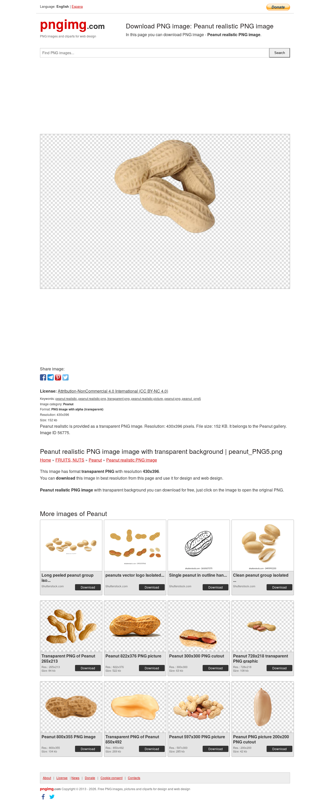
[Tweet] (65, 377)
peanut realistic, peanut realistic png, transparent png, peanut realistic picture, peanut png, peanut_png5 (128, 398)
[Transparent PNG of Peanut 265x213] (71, 626)
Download (88, 587)
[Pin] (58, 377)
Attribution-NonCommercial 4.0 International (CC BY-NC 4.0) (113, 391)
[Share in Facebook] (43, 377)
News (75, 777)
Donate (90, 777)
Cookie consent (111, 777)
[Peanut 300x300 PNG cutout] (198, 626)
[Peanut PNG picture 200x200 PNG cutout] (262, 707)
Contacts (134, 777)
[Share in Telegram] (50, 377)
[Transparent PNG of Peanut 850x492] (135, 707)
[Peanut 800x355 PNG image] (71, 707)
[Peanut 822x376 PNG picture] (135, 626)
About (47, 777)
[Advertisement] (165, 98)
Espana (77, 6)
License (62, 777)
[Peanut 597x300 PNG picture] (199, 707)
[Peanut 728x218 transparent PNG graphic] (262, 626)
